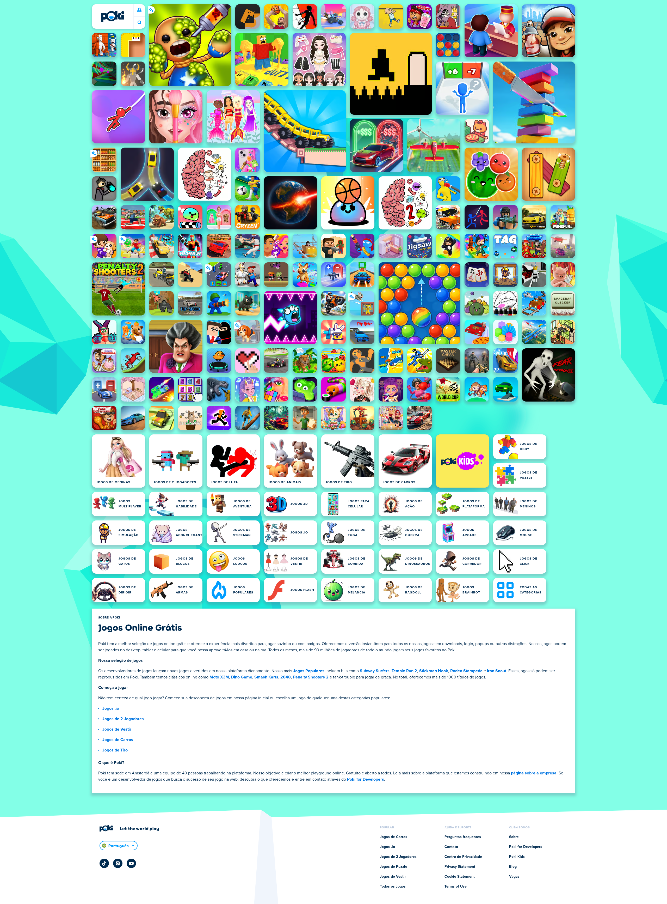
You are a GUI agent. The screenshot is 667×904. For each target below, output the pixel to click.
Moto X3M (219, 677)
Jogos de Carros (117, 740)
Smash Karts (266, 677)
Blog (513, 867)
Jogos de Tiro (115, 750)
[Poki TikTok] (104, 863)
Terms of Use (455, 886)
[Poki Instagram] (117, 863)
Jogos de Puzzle (393, 867)
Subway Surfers (375, 671)
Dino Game (241, 677)
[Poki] (112, 16)
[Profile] (139, 10)
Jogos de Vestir (116, 729)
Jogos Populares (308, 671)
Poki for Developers (365, 779)
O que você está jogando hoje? (139, 22)
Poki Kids (517, 857)
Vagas (514, 876)
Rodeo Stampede (466, 671)
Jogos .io (110, 708)
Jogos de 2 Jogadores (123, 719)
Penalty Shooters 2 (311, 677)
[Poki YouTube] (131, 863)
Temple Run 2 (404, 671)
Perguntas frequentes (462, 837)
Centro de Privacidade (463, 857)
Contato (451, 847)
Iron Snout (496, 671)
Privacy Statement (459, 867)
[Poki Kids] (462, 461)
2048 (285, 677)
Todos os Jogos (393, 886)
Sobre (514, 837)
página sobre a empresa (534, 773)
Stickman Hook (433, 671)
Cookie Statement (459, 876)
